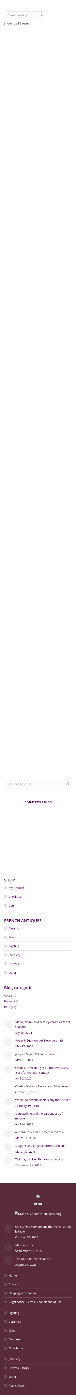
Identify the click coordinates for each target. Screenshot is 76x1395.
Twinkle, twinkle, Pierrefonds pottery (39, 1159)
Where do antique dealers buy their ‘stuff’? (42, 1100)
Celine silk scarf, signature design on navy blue (38, 253)
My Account (16, 888)
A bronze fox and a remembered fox (39, 1132)
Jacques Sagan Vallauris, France (35, 1054)
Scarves (14, 964)
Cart (11, 905)
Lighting (14, 946)
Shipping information (22, 1293)
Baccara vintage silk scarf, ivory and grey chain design (38, 86)
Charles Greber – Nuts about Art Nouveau (42, 1086)
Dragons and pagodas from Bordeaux (40, 1146)
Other (12, 972)
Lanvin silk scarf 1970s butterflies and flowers (38, 585)
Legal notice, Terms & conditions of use (35, 1302)
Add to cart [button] (38, 102)
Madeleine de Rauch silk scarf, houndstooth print (38, 667)
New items (16, 1348)
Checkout (15, 897)
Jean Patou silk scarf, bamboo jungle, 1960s (38, 503)
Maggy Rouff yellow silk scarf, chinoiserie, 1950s (38, 749)
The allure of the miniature (32, 1259)
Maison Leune (24, 1245)
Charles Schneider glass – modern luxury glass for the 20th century (41, 1070)
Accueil (8, 995)
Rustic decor (17, 1385)
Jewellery (14, 955)
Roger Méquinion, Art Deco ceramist (39, 1040)
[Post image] (8, 1024)
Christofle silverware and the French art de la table (43, 1229)
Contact (14, 1284)
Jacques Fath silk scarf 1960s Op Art (38, 421)
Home (13, 1275)
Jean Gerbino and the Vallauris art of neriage (38, 1116)
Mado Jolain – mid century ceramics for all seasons (42, 1024)
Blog (7, 1007)
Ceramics (15, 928)
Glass (12, 937)
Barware (9, 1001)
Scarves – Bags (19, 1368)
